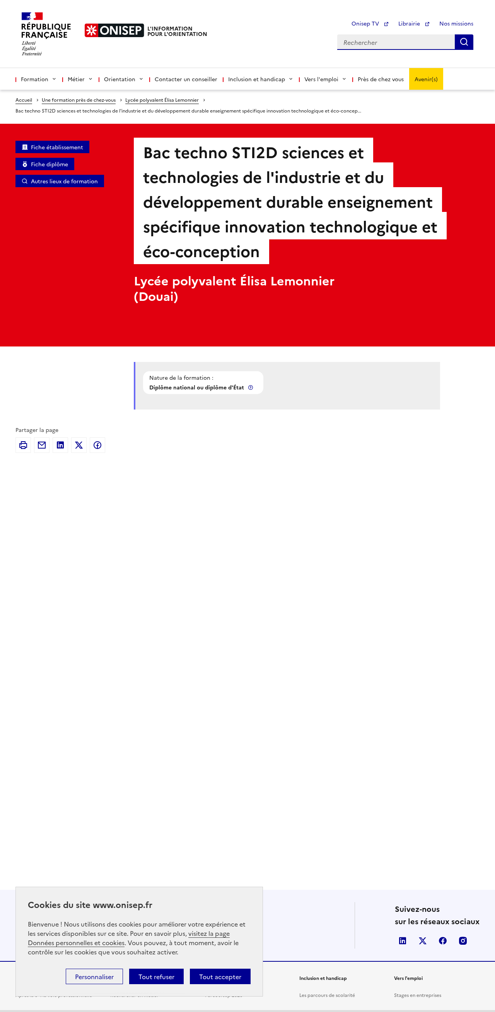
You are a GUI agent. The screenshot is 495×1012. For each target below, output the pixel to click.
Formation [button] (34, 79)
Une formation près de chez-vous (79, 99)
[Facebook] (97, 445)
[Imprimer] (23, 445)
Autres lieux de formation (64, 181)
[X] (79, 445)
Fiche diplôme (49, 164)
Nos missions (456, 23)
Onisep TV (366, 23)
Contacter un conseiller (186, 79)
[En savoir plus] (251, 387)
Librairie (410, 23)
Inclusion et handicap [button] (256, 79)
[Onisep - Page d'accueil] (114, 30)
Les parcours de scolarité (327, 995)
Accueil (23, 99)
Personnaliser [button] (94, 976)
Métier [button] (76, 79)
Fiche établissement (57, 147)
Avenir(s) (426, 79)
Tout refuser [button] (156, 976)
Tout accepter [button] (220, 976)
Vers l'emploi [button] (321, 79)
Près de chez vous (381, 79)
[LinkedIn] (60, 445)
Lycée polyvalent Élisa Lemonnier (162, 99)
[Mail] (42, 445)
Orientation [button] (119, 79)
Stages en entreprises (417, 995)
